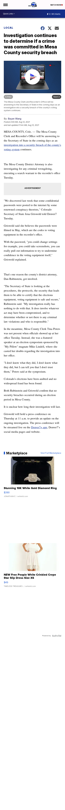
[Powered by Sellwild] (56, 636)
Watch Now (55, 5)
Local (8, 27)
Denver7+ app (39, 427)
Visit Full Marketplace (51, 453)
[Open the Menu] (5, 5)
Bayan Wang (14, 118)
